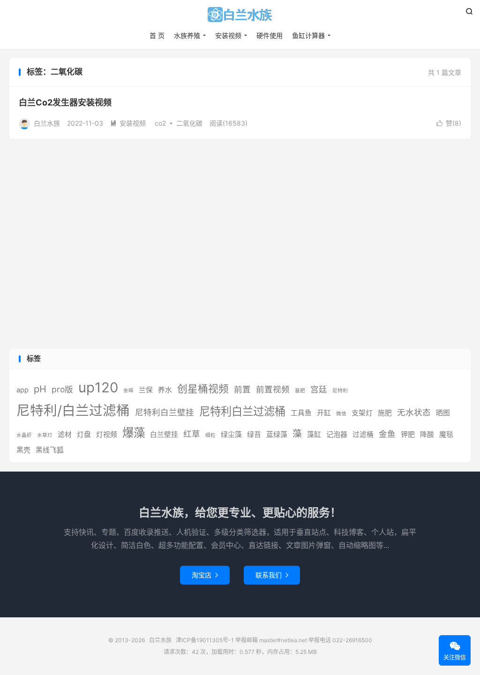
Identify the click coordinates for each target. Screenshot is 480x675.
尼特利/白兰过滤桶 (73, 410)
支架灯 (362, 413)
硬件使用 (269, 35)
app (22, 390)
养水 (165, 390)
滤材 (65, 434)
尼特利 (340, 391)
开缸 (324, 413)
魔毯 (446, 434)
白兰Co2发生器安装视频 (65, 102)
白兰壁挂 (164, 434)
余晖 (128, 391)
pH (40, 389)
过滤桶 (363, 434)
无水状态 (414, 412)
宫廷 (318, 389)
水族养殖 (187, 35)
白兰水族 (240, 14)
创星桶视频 (203, 388)
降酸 (427, 434)
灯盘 (84, 434)
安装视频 (228, 35)
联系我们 (271, 575)
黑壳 (23, 450)
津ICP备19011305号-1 (205, 640)
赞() (448, 123)
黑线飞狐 (50, 450)
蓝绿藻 (276, 434)
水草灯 (44, 435)
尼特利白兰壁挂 (164, 412)
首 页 (157, 35)
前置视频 (273, 389)
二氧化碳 (189, 123)
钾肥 (408, 434)
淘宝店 (205, 575)
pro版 (62, 389)
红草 (191, 434)
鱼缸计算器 (308, 35)
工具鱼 (301, 413)
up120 (98, 387)
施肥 (385, 413)
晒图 (443, 413)
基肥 (300, 391)
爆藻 (133, 433)
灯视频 (106, 434)
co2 (160, 123)
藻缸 (314, 434)
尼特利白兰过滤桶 (242, 411)
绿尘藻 (231, 434)
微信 (341, 414)
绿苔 (254, 434)
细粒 (210, 435)
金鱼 (387, 434)
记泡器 (336, 434)
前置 (242, 389)
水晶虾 (24, 435)
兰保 (146, 390)
